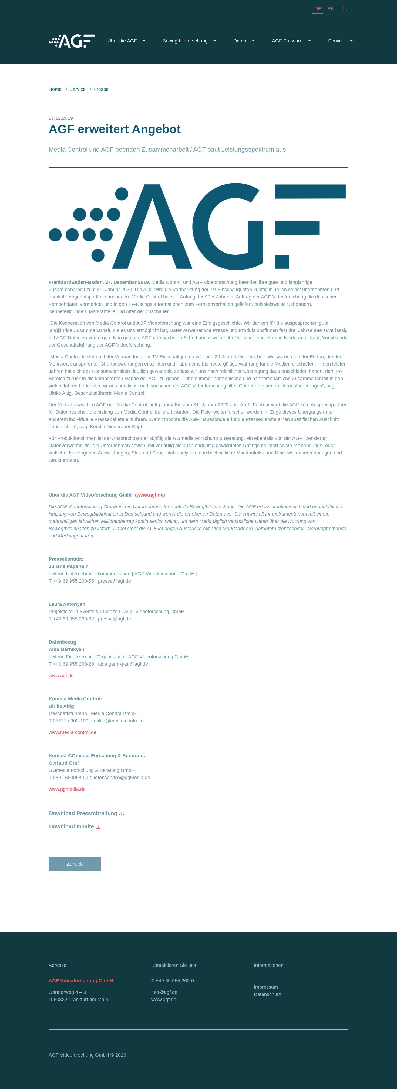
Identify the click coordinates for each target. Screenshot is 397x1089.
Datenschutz (267, 994)
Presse (101, 89)
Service (337, 41)
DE (317, 8)
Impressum (266, 987)
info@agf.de (164, 992)
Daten (240, 41)
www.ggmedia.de (67, 789)
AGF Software (288, 41)
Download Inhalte (71, 826)
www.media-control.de (72, 732)
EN (331, 8)
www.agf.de (61, 675)
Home (55, 89)
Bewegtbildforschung (186, 41)
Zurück (74, 864)
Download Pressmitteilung (83, 813)
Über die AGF (122, 41)
